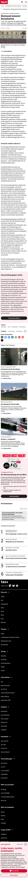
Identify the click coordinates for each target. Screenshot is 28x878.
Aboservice (4, 838)
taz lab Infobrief (5, 752)
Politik (2, 596)
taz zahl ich (4, 689)
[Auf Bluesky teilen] (9, 337)
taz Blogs (3, 789)
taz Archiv (3, 800)
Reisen (3, 812)
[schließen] (25, 844)
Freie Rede (4, 726)
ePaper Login (4, 841)
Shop (2, 819)
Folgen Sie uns (4, 585)
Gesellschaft (4, 604)
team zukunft (4, 741)
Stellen (3, 667)
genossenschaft (5, 685)
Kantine (3, 815)
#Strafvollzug (22, 326)
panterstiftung (5, 696)
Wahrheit (3, 622)
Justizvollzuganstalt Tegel (11, 57)
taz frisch (3, 744)
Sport (2, 611)
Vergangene (4, 774)
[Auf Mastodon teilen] (5, 337)
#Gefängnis (4, 326)
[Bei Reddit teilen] (23, 337)
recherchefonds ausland (7, 693)
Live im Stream (5, 770)
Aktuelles (3, 656)
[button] (26, 2)
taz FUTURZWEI (5, 793)
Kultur (2, 607)
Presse (3, 670)
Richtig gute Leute (6, 641)
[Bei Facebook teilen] (12, 337)
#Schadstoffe (14, 326)
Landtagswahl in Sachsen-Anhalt (10, 637)
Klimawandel (4, 644)
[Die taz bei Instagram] (17, 586)
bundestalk (4, 711)
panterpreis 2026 (5, 700)
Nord (2, 618)
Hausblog (3, 659)
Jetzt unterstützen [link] (14, 318)
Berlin (2, 615)
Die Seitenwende (5, 663)
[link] (2, 6)
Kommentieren (11, 331)
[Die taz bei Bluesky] (13, 586)
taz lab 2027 (4, 778)
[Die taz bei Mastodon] (10, 586)
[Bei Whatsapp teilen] (16, 337)
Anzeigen (3, 823)
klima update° (5, 719)
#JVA (9, 326)
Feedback (3, 834)
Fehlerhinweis (19, 331)
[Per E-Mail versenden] (2, 337)
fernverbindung (5, 715)
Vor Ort (3, 767)
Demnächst (4, 763)
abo (2, 682)
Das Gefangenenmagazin (12, 219)
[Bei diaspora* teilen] (19, 337)
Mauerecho (4, 722)
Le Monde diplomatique (7, 797)
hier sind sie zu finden (8, 519)
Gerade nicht (20, 844)
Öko (2, 600)
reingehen (3, 729)
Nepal (2, 633)
